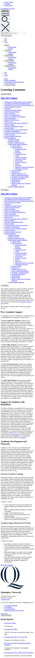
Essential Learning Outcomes (16, 142)
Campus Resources (9, 83)
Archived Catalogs (9, 134)
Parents (17, 164)
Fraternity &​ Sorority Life (18, 173)
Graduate (10, 48)
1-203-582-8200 (5, 599)
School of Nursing (9, 125)
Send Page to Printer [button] (10, 623)
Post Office (18, 165)
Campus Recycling (20, 154)
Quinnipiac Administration (11, 131)
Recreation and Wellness (18, 178)
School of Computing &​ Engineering (14, 116)
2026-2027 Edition (9, 98)
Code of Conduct (9, 61)
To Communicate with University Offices (16, 129)
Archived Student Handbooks (12, 136)
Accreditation (8, 607)
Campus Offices (16, 146)
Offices (7, 45)
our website (22, 437)
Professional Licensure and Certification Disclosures (19, 105)
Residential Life (15, 180)
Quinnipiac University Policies (13, 110)
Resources (8, 50)
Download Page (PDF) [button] (10, 629)
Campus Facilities (16, 170)
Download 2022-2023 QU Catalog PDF (15, 637)
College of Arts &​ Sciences (12, 112)
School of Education (10, 118)
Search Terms (4, 33)
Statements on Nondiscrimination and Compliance (18, 102)
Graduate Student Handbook (16, 186)
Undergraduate (12, 47)
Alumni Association (20, 149)
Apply (6, 42)
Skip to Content (8, 2)
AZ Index (7, 4)
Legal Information (9, 609)
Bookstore (18, 152)
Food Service (19, 160)
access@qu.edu (15, 434)
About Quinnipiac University (12, 107)
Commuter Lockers (20, 159)
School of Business (9, 113)
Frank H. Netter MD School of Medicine (15, 123)
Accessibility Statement (11, 605)
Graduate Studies (9, 128)
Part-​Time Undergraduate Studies (13, 126)
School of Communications (12, 115)
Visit (5, 39)
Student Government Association (24, 167)
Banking (17, 151)
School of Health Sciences (11, 120)
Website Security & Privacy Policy (14, 610)
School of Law (8, 121)
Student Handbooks (10, 80)
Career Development (21, 157)
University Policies (10, 66)
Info (5, 40)
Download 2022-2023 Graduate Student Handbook (18, 652)
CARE (17, 155)
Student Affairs (9, 55)
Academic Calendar (13, 141)
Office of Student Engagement (20, 175)
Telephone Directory (14, 139)
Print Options (4, 190)
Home (6, 79)
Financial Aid (15, 172)
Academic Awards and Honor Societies (15, 133)
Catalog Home (8, 5)
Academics (7, 108)
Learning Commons (20, 162)
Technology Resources (21, 169)
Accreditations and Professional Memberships (17, 103)
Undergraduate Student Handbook (14, 82)
